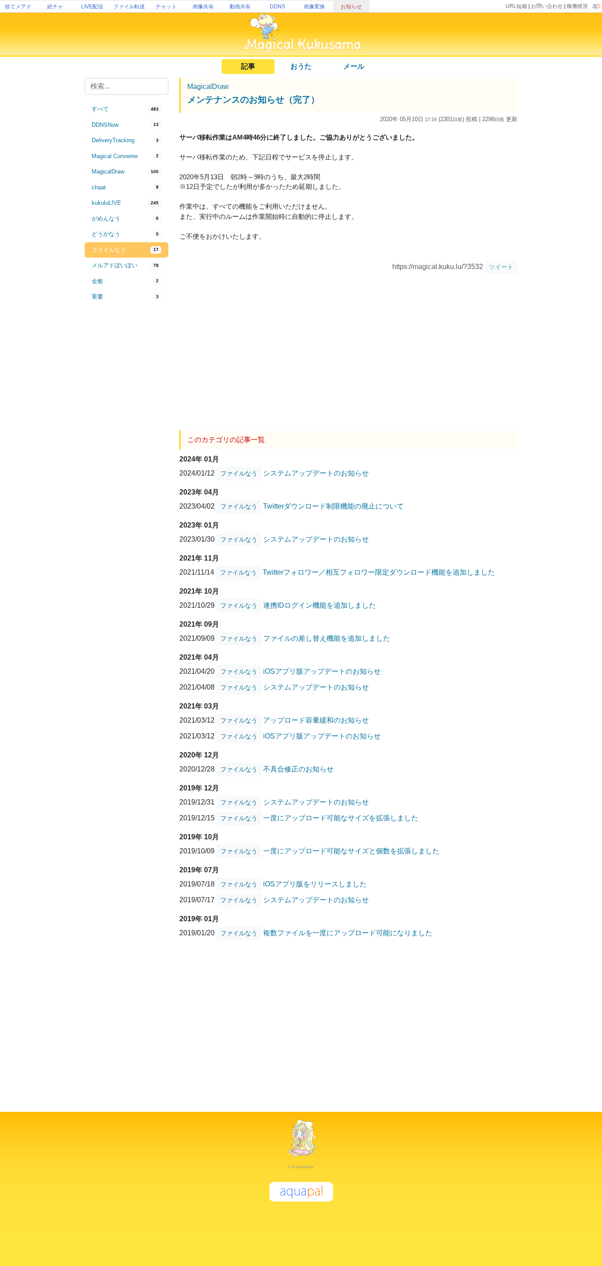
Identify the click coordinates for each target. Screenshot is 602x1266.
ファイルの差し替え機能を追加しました (326, 638)
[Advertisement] (126, 450)
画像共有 (203, 7)
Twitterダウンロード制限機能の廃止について (333, 505)
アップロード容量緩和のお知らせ (316, 719)
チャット (166, 7)
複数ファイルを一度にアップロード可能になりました (347, 932)
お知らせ (351, 7)
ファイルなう (238, 473)
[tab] (126, 109)
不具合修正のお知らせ (298, 768)
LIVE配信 (92, 7)
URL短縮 (516, 6)
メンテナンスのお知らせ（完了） (253, 99)
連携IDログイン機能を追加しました (319, 605)
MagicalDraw (208, 86)
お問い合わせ (547, 6)
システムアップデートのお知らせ (316, 472)
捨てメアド (18, 7)
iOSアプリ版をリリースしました (315, 883)
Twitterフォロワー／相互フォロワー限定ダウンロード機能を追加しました (379, 572)
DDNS (277, 7)
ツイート (501, 266)
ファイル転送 (129, 7)
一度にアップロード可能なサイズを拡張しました (340, 817)
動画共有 (240, 7)
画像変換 (314, 7)
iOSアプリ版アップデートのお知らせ (322, 671)
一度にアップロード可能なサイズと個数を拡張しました (351, 850)
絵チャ (55, 7)
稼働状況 (577, 6)
